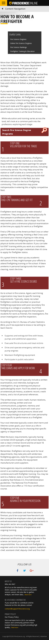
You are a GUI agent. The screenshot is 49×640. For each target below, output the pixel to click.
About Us (8, 581)
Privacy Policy (10, 614)
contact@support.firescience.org (17, 609)
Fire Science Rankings (18, 47)
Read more (28, 595)
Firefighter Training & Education (22, 51)
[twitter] (24, 571)
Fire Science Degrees (18, 39)
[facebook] (17, 571)
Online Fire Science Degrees (21, 43)
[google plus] (31, 571)
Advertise (43, 636)
